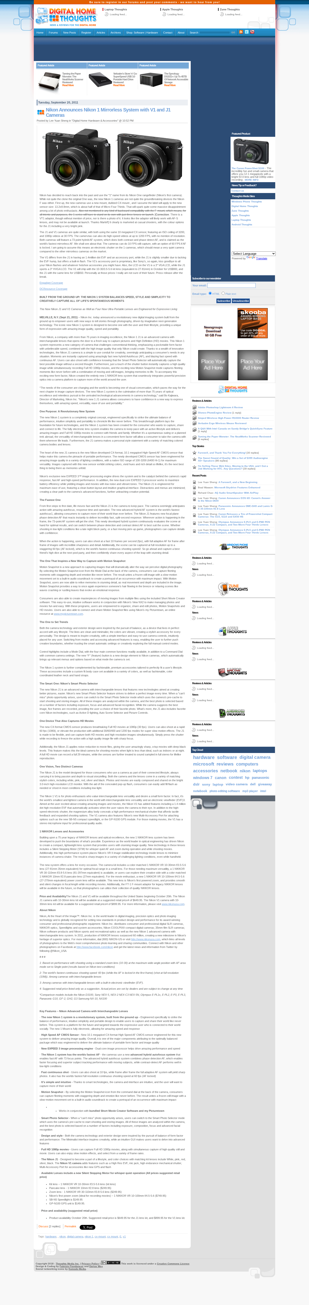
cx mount (112, 1236)
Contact (167, 32)
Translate (261, 258)
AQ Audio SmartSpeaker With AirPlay (237, 492)
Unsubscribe (241, 300)
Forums (53, 32)
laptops (260, 770)
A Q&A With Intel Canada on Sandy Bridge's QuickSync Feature (235, 428)
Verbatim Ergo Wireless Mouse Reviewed (222, 423)
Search (194, 32)
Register (86, 32)
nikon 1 (89, 1236)
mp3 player (250, 791)
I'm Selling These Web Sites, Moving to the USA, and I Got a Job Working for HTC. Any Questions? (233, 467)
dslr (196, 784)
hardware (50, 1236)
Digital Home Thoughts (245, 206)
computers (247, 763)
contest (236, 777)
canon (220, 777)
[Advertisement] (154, 49)
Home (39, 32)
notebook (200, 791)
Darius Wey (96, 1266)
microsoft (203, 763)
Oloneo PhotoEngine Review (215, 412)
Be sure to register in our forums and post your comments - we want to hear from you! (154, 2)
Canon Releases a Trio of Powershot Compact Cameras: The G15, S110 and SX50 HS (235, 515)
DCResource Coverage (53, 288)
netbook (228, 770)
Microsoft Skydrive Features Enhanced (237, 487)
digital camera (75, 1236)
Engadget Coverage (51, 282)
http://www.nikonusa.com (145, 939)
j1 (120, 1236)
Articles (101, 32)
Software (139, 32)
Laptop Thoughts (116, 9)
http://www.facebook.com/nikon (95, 947)
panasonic (260, 777)
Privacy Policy (90, 1263)
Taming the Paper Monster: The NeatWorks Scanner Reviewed (234, 436)
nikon (62, 1236)
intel (263, 791)
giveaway (265, 784)
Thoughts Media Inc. (67, 1263)
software (227, 757)
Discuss (43, 1226)
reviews (225, 763)
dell (253, 784)
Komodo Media (77, 1269)
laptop (218, 784)
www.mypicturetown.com (68, 613)
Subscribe (223, 300)
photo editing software (225, 791)
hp (247, 777)
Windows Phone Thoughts (247, 201)
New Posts (69, 32)
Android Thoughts (242, 224)
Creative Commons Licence (173, 1263)
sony (206, 784)
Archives (116, 32)
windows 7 (202, 777)
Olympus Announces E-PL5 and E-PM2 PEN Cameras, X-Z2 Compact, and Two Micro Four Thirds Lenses (234, 523)
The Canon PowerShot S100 (248, 168)
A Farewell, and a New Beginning (237, 482)
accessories (205, 770)
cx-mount (100, 1236)
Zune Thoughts (230, 9)
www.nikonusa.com (173, 904)
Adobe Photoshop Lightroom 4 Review (220, 407)
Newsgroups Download (213, 329)
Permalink (70, 1226)
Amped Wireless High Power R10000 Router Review (228, 418)
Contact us (238, 190)
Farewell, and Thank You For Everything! (222, 452)
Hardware (152, 32)
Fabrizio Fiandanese (72, 1266)
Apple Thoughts (172, 9)
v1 (124, 1236)
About (181, 32)
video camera (237, 784)
